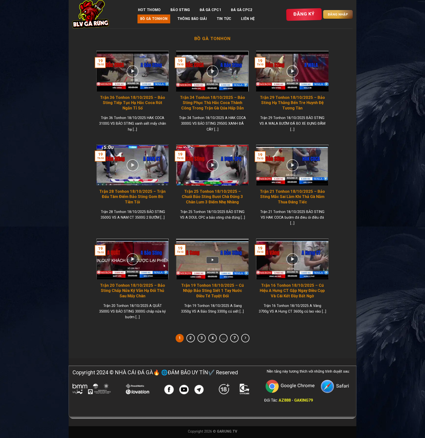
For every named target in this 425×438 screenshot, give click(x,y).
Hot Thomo (149, 10)
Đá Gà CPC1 (210, 10)
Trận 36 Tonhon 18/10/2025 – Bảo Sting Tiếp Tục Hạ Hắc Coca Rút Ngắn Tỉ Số (132, 102)
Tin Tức (224, 19)
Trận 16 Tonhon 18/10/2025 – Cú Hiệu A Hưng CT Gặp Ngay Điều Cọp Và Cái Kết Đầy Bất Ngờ (292, 290)
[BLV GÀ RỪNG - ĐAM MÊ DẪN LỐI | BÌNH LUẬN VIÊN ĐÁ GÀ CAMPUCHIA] (100, 14)
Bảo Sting (180, 10)
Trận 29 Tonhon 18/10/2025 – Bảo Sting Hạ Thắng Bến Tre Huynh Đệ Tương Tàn (292, 102)
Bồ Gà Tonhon (153, 19)
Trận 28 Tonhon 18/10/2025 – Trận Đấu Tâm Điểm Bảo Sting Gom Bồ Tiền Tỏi (132, 196)
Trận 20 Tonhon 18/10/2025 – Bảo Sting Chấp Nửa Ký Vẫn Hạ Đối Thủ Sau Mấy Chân (132, 290)
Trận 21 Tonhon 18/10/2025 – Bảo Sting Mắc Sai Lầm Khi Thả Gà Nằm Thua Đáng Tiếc (292, 196)
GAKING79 (303, 400)
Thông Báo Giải (192, 19)
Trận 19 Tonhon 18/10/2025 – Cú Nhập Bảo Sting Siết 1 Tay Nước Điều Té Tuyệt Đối (212, 290)
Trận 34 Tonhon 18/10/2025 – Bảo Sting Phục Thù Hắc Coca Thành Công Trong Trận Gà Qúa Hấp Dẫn (212, 102)
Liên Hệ (248, 19)
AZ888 (285, 400)
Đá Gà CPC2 (241, 10)
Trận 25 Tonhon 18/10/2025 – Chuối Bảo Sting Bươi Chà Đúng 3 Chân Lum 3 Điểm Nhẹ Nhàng (212, 196)
